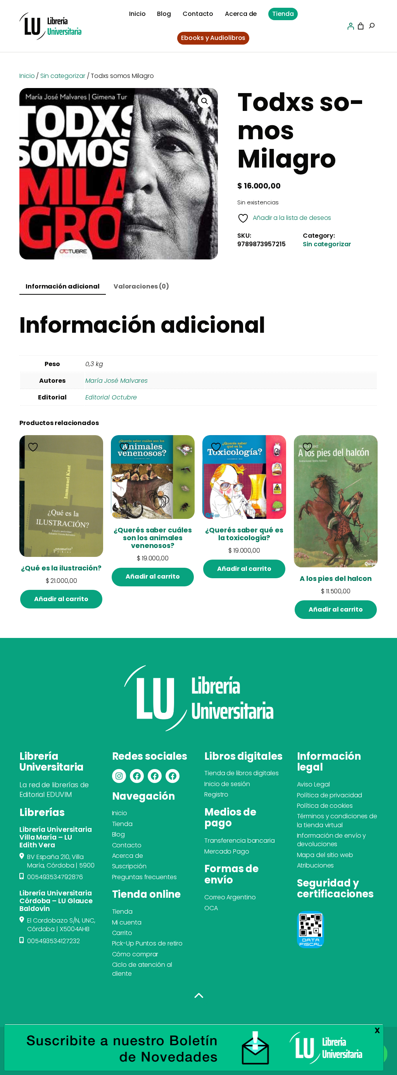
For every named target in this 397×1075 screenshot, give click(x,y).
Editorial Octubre (111, 397)
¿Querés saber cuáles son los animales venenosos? (153, 538)
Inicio (27, 75)
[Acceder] (350, 26)
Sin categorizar (62, 75)
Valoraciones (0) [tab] (141, 286)
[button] (205, 101)
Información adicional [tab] (63, 286)
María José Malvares (116, 380)
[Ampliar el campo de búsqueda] (372, 26)
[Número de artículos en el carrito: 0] (361, 26)
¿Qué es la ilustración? (61, 568)
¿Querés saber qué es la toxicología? (244, 534)
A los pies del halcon (336, 578)
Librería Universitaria (51, 761)
